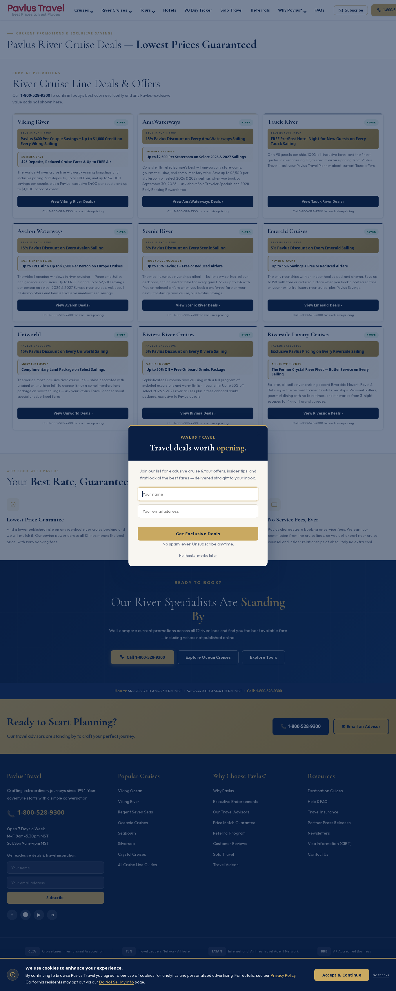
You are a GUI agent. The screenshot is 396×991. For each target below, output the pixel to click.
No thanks (381, 975)
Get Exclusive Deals (198, 533)
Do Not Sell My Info (116, 982)
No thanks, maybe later (198, 555)
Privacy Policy (283, 975)
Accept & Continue (341, 975)
